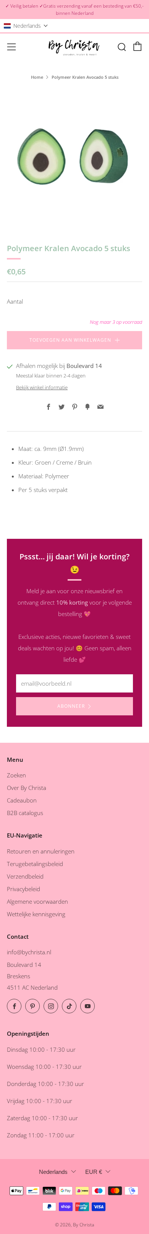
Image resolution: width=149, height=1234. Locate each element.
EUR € (93, 1172)
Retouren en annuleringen (40, 851)
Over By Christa (26, 787)
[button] (26, 25)
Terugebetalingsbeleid (35, 864)
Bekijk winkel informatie (42, 387)
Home (37, 77)
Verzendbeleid (25, 876)
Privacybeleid (23, 889)
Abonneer (71, 706)
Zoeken (16, 775)
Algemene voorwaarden (37, 901)
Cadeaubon (22, 800)
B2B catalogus (25, 813)
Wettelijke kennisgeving (36, 914)
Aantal (15, 301)
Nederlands (53, 1172)
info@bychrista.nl (29, 952)
